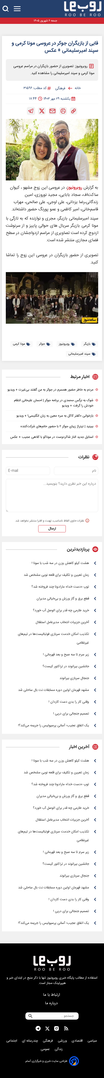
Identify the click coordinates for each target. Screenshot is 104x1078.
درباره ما (52, 1003)
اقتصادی (78, 1041)
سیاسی (93, 1041)
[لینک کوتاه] (73, 111)
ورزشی (63, 1041)
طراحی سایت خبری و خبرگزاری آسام (46, 1061)
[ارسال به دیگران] (52, 111)
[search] (5, 9)
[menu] (17, 9)
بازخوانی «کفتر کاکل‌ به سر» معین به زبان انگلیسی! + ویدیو (54, 416)
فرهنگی (48, 1041)
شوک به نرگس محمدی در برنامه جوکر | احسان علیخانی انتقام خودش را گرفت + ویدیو (53, 403)
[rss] (66, 1028)
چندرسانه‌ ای (30, 1041)
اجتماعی (12, 1041)
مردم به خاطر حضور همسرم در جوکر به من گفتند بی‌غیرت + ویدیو (50, 389)
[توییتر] (42, 111)
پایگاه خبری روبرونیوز (60, 978)
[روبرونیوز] (82, 9)
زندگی (59, 1049)
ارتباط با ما (52, 995)
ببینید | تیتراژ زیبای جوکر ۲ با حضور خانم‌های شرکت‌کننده (57, 426)
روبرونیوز (74, 187)
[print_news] (63, 111)
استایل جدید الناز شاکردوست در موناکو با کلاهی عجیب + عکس (51, 437)
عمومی (46, 1049)
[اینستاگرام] (56, 1028)
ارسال (52, 529)
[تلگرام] (31, 111)
